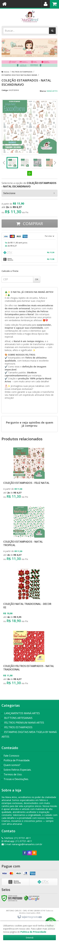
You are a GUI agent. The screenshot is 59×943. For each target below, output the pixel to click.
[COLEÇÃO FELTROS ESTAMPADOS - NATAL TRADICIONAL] (29, 658)
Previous (4, 162)
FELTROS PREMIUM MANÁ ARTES (24, 722)
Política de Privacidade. (17, 760)
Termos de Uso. (13, 774)
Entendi (29, 937)
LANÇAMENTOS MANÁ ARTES (22, 713)
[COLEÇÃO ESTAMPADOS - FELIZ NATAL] (29, 474)
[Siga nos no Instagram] (29, 852)
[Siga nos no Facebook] (24, 852)
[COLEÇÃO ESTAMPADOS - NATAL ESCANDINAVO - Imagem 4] (50, 162)
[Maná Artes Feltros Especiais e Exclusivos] (29, 16)
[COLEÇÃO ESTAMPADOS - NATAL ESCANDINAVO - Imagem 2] (25, 162)
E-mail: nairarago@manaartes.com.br (23, 844)
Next (55, 161)
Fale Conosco (11, 755)
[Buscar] (52, 30)
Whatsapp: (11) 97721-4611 (17, 841)
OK (36, 279)
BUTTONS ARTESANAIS (18, 718)
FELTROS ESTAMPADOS (22, 72)
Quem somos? (12, 765)
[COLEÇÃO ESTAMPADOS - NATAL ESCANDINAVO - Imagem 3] (37, 162)
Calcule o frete (10, 270)
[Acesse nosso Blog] (34, 852)
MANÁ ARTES (52, 91)
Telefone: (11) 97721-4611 (17, 837)
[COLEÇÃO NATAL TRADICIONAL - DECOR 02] (29, 596)
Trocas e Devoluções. (16, 779)
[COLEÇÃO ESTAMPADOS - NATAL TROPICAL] (29, 534)
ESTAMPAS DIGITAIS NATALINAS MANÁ (19, 75)
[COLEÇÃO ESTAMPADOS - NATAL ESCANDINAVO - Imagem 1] (12, 162)
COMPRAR (32, 223)
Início (6, 72)
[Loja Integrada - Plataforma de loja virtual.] (29, 917)
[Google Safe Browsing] (31, 898)
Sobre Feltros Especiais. (17, 769)
